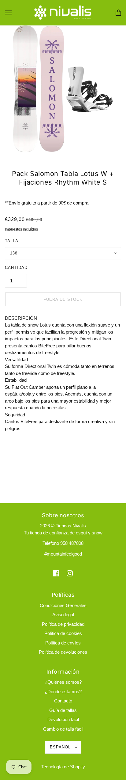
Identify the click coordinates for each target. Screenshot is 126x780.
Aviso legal (63, 614)
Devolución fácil (63, 719)
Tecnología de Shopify (63, 766)
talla (11, 241)
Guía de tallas (63, 710)
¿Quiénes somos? (63, 682)
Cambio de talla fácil (63, 729)
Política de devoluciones (63, 652)
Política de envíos (63, 642)
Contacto (63, 700)
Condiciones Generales (63, 605)
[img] (56, 573)
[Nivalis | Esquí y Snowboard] (63, 12)
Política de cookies (63, 633)
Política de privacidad (63, 624)
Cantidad (16, 267)
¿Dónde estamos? (63, 691)
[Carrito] (118, 13)
